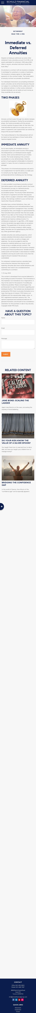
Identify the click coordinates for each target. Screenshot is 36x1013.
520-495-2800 (20, 985)
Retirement (18, 1008)
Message (4, 338)
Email (3, 328)
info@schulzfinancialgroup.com (18, 997)
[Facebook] (13, 1000)
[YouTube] (19, 1000)
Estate (18, 1011)
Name (3, 318)
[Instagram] (22, 1000)
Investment (18, 1009)
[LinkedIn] (16, 1000)
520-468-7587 (20, 987)
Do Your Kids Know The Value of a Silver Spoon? (16, 441)
